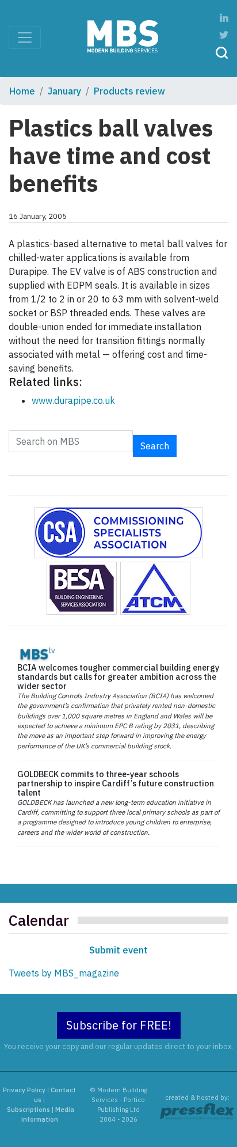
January (64, 91)
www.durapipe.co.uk (73, 400)
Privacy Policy (24, 1090)
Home (22, 91)
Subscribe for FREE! (118, 1025)
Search (154, 446)
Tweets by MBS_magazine (64, 973)
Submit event (118, 950)
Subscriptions (28, 1110)
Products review (129, 91)
